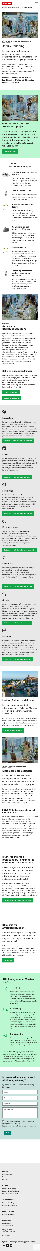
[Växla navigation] (36, 3)
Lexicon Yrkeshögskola (9, 1203)
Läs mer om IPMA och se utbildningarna (17, 900)
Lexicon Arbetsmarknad (9, 1205)
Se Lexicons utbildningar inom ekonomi (17, 659)
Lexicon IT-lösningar (8, 1214)
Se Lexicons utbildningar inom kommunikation (19, 550)
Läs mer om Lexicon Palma (13, 730)
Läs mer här (8, 960)
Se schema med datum (12, 398)
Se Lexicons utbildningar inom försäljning (18, 513)
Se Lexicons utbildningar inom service (17, 623)
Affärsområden (14, 7)
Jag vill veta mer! (10, 151)
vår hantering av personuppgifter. (24, 1126)
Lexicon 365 (6, 1179)
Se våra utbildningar (11, 392)
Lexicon (4, 7)
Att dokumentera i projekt (17, 803)
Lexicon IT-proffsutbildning (11, 1191)
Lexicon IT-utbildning (9, 1188)
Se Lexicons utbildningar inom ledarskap (18, 440)
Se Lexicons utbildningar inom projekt (17, 477)
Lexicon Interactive (8, 1177)
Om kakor (33, 1242)
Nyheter (4, 1242)
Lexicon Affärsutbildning (10, 1193)
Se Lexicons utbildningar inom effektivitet (18, 586)
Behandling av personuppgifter (19, 1242)
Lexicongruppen (7, 1174)
